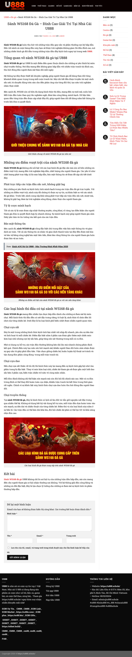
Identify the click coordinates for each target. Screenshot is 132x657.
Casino (51, 6)
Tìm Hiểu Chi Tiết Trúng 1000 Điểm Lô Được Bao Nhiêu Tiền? (119, 126)
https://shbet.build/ (11, 626)
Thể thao (42, 6)
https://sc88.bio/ (15, 615)
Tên (9, 536)
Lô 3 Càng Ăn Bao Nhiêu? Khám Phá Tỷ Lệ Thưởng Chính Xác (118, 113)
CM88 (19, 608)
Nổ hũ (59, 6)
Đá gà (13, 17)
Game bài (68, 6)
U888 (34, 6)
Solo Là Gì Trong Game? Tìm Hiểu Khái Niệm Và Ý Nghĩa (118, 100)
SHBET (6, 619)
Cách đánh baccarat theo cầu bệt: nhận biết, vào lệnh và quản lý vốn (118, 85)
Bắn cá (77, 6)
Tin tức (98, 6)
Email (40, 536)
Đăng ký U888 (53, 586)
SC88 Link (36, 608)
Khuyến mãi (87, 6)
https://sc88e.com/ (25, 612)
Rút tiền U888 (52, 595)
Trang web (71, 536)
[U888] (15, 6)
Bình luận (12, 513)
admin (62, 36)
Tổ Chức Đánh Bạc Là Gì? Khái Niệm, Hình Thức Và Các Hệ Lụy (118, 140)
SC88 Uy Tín (8, 608)
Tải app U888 (52, 590)
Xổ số (105, 64)
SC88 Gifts (30, 615)
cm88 (26, 631)
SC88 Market (8, 612)
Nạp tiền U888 (53, 599)
